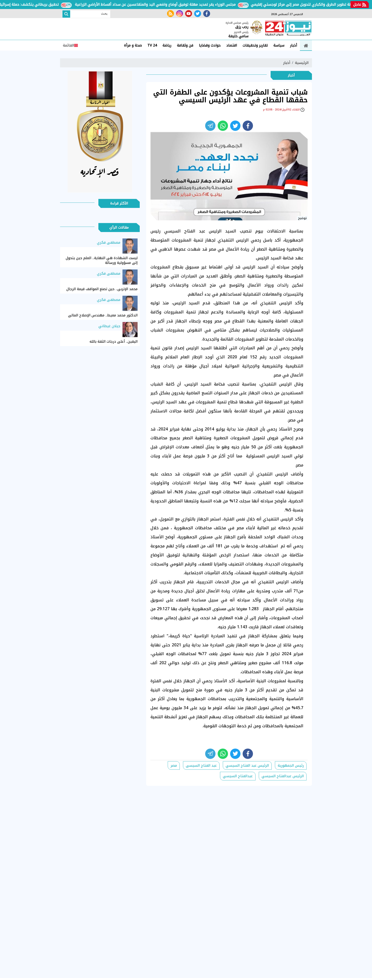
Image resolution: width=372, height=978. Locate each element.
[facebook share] (248, 126)
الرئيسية (301, 62)
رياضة (167, 45)
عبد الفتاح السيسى (201, 765)
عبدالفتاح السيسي (238, 776)
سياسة (278, 45)
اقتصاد (231, 45)
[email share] (210, 126)
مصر (173, 765)
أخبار (293, 45)
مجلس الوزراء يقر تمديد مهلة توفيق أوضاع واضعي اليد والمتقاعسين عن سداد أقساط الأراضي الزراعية (172, 4)
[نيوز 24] (288, 28)
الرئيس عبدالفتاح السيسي (283, 776)
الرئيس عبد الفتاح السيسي (247, 765)
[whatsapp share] (223, 126)
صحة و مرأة (133, 45)
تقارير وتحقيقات (255, 45)
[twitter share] (235, 126)
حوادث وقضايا (210, 45)
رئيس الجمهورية (291, 765)
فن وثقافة (185, 45)
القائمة (68, 45)
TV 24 (152, 45)
